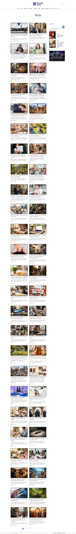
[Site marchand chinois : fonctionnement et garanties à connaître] (37, 291)
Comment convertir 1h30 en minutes (18, 54)
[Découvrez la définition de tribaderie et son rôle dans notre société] (19, 88)
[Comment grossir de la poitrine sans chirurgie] (19, 412)
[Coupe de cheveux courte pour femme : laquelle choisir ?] (52, 35)
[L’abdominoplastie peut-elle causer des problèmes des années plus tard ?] (19, 249)
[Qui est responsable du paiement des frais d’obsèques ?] (37, 412)
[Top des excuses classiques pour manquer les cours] (19, 330)
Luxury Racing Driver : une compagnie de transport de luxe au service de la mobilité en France (19, 35)
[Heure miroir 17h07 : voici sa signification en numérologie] (19, 68)
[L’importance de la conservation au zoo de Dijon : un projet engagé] (19, 169)
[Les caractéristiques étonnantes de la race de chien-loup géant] (37, 271)
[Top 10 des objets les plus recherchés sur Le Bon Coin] (19, 209)
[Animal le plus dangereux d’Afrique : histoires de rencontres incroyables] (19, 473)
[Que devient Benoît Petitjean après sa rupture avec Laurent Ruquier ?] (37, 28)
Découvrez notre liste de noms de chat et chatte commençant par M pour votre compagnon (19, 520)
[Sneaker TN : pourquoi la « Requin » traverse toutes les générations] (19, 311)
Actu (11, 41)
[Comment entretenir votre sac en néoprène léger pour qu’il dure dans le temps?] (19, 108)
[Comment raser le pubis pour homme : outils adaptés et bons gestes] (37, 189)
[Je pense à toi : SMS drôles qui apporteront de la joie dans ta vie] (37, 311)
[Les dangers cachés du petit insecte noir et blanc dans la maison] (37, 432)
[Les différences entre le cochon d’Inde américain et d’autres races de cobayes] (37, 371)
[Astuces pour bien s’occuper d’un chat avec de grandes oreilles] (19, 229)
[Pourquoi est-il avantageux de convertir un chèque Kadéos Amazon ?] (19, 453)
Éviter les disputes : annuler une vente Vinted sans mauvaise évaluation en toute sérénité (19, 439)
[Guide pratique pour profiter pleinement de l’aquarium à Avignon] (37, 473)
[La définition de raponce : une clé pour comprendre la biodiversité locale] (37, 493)
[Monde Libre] (38, 3)
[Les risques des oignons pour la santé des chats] (19, 291)
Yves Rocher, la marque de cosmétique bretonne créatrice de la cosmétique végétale (18, 156)
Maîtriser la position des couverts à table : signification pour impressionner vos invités (37, 399)
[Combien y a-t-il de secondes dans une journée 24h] (37, 49)
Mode (57, 33)
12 (29, 528)
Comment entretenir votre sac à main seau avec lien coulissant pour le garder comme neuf (37, 358)
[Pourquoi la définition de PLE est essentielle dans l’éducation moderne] (37, 169)
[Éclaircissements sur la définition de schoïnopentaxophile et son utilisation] (37, 88)
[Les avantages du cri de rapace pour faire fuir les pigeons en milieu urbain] (19, 371)
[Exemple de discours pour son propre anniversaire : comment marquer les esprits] (19, 189)
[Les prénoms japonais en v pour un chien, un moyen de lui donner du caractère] (37, 149)
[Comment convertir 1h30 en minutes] (19, 49)
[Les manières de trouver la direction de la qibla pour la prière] (19, 493)
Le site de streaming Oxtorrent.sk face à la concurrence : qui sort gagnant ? (56, 58)
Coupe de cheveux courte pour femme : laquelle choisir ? (60, 36)
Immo (58, 40)
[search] (62, 4)
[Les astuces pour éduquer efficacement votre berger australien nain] (37, 128)
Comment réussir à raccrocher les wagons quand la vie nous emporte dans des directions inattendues (37, 257)
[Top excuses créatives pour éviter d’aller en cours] (37, 330)
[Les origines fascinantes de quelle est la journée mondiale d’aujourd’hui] (37, 512)
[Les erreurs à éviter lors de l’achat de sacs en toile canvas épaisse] (37, 209)
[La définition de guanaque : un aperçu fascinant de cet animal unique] (37, 108)
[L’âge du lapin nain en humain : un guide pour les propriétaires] (19, 128)
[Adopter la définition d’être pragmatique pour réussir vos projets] (37, 453)
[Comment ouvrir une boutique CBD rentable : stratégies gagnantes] (19, 391)
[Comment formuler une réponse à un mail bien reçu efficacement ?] (37, 229)
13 (31, 528)
